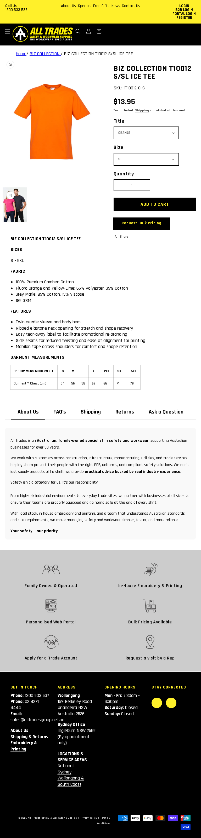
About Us (68, 5)
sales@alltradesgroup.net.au (37, 720)
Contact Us (131, 5)
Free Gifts (101, 5)
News (115, 5)
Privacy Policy (88, 817)
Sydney (64, 772)
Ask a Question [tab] (166, 412)
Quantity (124, 173)
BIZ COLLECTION (45, 54)
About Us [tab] (28, 412)
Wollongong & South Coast (71, 781)
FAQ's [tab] (59, 412)
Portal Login (184, 13)
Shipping (142, 110)
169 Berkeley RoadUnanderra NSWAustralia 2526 (75, 707)
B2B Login (184, 9)
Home (21, 54)
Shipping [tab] (91, 412)
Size (119, 147)
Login (184, 5)
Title (119, 121)
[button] (7, 31)
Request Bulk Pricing (141, 223)
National (66, 766)
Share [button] (124, 236)
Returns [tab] (124, 412)
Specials (84, 5)
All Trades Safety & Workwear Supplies (52, 817)
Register (184, 17)
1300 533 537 (16, 10)
